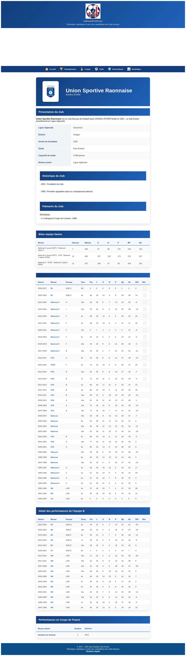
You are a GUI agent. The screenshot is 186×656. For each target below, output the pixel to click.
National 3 (55, 302)
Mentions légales (93, 651)
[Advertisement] (93, 47)
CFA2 (53, 365)
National (54, 416)
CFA (52, 358)
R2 (52, 525)
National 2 (55, 351)
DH (52, 488)
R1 (52, 288)
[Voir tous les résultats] (145, 288)
